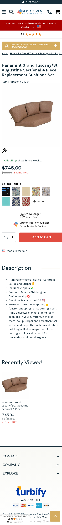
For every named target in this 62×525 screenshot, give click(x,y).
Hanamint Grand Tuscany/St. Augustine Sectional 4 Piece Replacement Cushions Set (14, 405)
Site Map (42, 517)
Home (5, 53)
